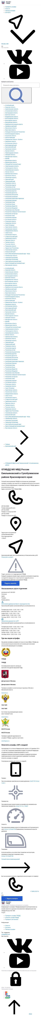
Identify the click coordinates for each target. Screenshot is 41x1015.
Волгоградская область (11, 118)
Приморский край (10, 181)
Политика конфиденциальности (10, 970)
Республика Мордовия (11, 208)
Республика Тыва (10, 215)
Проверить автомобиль (11, 919)
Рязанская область (10, 221)
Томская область (10, 242)
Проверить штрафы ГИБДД (12, 915)
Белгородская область (11, 113)
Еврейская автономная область (14, 124)
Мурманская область (11, 162)
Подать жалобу (10, 583)
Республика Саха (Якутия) (12, 210)
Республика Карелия (11, 200)
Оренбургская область (11, 173)
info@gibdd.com (5, 934)
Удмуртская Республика (11, 248)
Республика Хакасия (10, 217)
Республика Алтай (10, 187)
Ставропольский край (11, 236)
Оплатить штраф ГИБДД (12, 917)
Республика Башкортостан (12, 189)
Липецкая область (10, 154)
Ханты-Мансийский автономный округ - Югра (17, 253)
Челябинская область (11, 255)
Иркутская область (10, 130)
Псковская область (10, 183)
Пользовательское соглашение (27, 970)
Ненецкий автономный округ (13, 164)
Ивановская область (11, 128)
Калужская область (10, 135)
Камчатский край (10, 137)
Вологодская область (11, 120)
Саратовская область (11, 227)
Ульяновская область (11, 250)
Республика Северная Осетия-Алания (15, 211)
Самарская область (10, 223)
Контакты (8, 12)
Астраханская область (11, 111)
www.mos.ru (4, 693)
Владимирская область (11, 116)
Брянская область (10, 114)
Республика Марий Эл (11, 206)
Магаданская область (11, 156)
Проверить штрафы (10, 6)
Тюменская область (10, 246)
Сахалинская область (11, 229)
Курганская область (10, 149)
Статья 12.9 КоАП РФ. (10, 829)
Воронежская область (11, 122)
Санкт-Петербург (9, 225)
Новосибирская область (12, 170)
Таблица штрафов (10, 10)
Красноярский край (10, 147)
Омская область (9, 172)
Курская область (9, 151)
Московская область (11, 160)
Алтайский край (9, 105)
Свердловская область (11, 231)
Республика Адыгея (10, 185)
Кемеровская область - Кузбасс (14, 139)
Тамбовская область (11, 238)
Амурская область (10, 107)
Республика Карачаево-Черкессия (14, 198)
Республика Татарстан (11, 213)
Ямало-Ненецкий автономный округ (15, 263)
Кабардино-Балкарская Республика (15, 132)
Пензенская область (10, 177)
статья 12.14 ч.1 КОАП (22, 806)
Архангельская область (11, 109)
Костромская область (11, 143)
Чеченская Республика (11, 257)
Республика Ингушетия (11, 194)
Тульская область (10, 244)
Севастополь (8, 232)
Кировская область (10, 141)
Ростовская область (10, 219)
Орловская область (10, 175)
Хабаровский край (10, 251)
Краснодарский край (11, 145)
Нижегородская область (12, 166)
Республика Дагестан (11, 192)
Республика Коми (10, 202)
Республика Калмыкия (11, 196)
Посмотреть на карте (7, 557)
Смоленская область (11, 234)
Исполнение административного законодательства (15, 604)
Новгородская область (11, 168)
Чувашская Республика (11, 259)
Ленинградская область (11, 153)
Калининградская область (12, 134)
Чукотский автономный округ (13, 261)
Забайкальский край (10, 126)
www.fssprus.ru (5, 741)
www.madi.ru (4, 717)
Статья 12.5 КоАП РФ (7, 856)
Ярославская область (11, 265)
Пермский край (9, 179)
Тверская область (10, 240)
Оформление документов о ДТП (10, 621)
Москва (7, 158)
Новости (7, 8)
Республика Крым (10, 204)
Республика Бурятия (10, 191)
